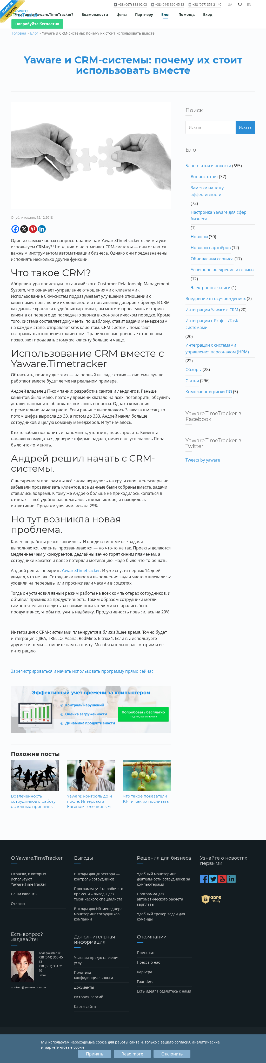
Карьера (144, 971)
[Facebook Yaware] (204, 881)
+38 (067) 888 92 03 (132, 4)
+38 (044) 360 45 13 (169, 4)
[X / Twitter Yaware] (213, 881)
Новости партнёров (211, 247)
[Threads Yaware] (236, 881)
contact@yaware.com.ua (28, 987)
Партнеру (144, 14)
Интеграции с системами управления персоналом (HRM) (217, 348)
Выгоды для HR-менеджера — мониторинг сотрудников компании (100, 914)
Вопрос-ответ (204, 176)
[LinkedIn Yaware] (231, 881)
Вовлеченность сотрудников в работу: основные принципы (33, 801)
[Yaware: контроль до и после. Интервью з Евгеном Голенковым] (91, 776)
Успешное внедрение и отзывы (222, 270)
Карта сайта (85, 1006)
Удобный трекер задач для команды (161, 916)
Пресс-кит (146, 952)
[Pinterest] (33, 229)
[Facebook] (15, 229)
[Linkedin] (42, 229)
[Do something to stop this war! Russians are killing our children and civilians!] (12, 11)
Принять (94, 1054)
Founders (145, 981)
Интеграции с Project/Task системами (211, 324)
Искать (245, 127)
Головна (19, 33)
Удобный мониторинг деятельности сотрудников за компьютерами (163, 879)
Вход (207, 14)
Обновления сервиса (212, 259)
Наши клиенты (24, 893)
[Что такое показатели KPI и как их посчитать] (147, 776)
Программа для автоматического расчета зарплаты (160, 899)
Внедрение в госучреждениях (215, 298)
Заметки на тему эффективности (207, 191)
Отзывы (18, 903)
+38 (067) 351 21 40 (206, 4)
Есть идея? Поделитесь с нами (164, 991)
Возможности (95, 14)
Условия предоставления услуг (96, 960)
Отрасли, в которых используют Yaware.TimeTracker (28, 879)
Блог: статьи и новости (208, 165)
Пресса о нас (148, 962)
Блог (165, 14)
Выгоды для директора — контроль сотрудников (97, 876)
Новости (199, 236)
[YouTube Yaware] (222, 881)
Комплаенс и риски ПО (208, 391)
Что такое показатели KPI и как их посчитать (146, 799)
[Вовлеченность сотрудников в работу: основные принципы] (35, 776)
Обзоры (193, 369)
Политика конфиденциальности (93, 975)
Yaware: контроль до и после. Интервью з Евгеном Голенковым (89, 801)
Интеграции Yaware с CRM (211, 310)
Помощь (186, 14)
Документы (84, 987)
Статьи (192, 381)
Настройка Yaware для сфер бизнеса (219, 215)
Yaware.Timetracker (81, 570)
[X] (24, 229)
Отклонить (172, 1054)
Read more (132, 1054)
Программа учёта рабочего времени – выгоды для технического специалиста (98, 894)
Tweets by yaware (202, 460)
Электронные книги (210, 287)
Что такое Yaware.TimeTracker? (44, 14)
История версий (88, 996)
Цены (121, 14)
